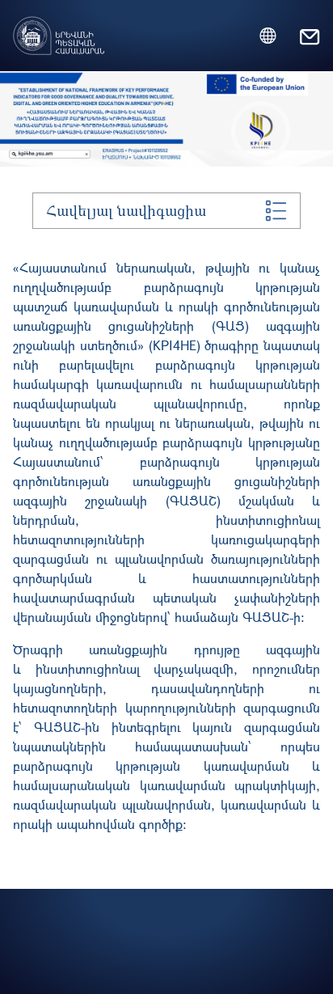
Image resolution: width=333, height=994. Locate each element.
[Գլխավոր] (58, 26)
